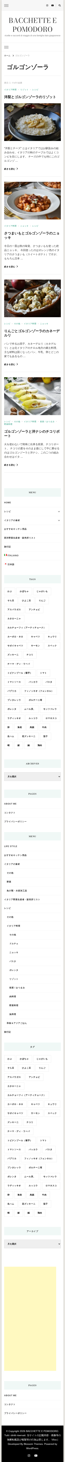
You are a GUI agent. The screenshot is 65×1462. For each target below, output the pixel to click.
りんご (42, 600)
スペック (52, 645)
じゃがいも (42, 591)
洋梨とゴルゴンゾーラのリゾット (30, 96)
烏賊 (32, 727)
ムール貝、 (30, 709)
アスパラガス (14, 609)
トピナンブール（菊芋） (19, 673)
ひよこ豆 (26, 600)
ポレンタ (11, 709)
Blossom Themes (33, 1444)
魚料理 (12, 1014)
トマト (43, 673)
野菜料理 (8, 424)
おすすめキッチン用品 (15, 529)
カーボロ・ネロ (15, 636)
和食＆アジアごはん (17, 1023)
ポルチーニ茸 (35, 700)
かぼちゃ (24, 591)
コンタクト (9, 812)
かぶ (9, 591)
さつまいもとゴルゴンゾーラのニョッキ (32, 235)
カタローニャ (14, 618)
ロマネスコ (51, 718)
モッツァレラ (50, 709)
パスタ (49, 682)
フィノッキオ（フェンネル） (39, 691)
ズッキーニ (13, 654)
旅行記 (7, 546)
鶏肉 (40, 745)
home (7, 502)
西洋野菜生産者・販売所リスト (20, 538)
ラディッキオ (14, 718)
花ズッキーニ (29, 736)
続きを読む (9, 169)
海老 (20, 727)
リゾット (24, 90)
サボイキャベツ (15, 645)
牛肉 (44, 727)
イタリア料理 (10, 90)
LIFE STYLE (10, 846)
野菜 (9, 882)
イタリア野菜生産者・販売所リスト (22, 899)
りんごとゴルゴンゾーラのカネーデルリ (32, 333)
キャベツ (35, 636)
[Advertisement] (30, 1319)
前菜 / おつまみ (47, 421)
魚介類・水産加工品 (17, 890)
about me (10, 804)
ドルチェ (13, 943)
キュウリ (52, 636)
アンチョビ (34, 609)
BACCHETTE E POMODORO (33, 25)
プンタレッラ (14, 700)
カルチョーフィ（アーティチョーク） (26, 627)
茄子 (45, 736)
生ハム (10, 736)
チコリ (30, 654)
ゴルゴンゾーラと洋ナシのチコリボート (32, 433)
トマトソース (14, 682)
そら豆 (10, 600)
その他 (17, 324)
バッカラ (33, 682)
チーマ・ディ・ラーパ (18, 664)
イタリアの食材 (12, 520)
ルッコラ (33, 718)
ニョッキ (24, 226)
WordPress (32, 1448)
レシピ (35, 90)
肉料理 (12, 996)
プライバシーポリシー (15, 821)
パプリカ (11, 691)
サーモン (35, 645)
